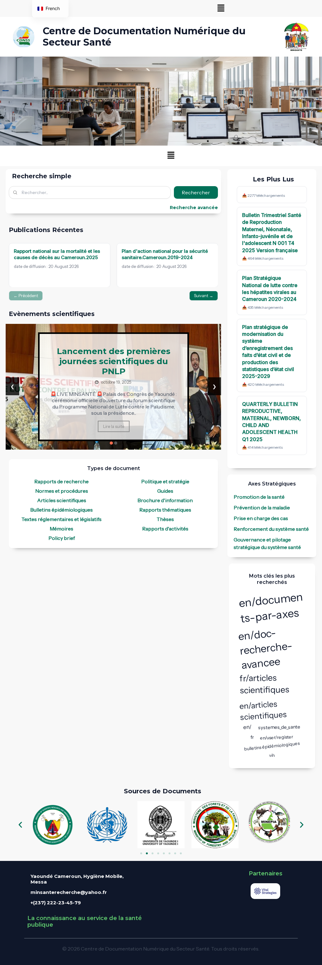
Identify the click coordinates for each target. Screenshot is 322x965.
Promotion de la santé (259, 497)
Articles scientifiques (61, 500)
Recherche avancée (194, 207)
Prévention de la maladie (262, 507)
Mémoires (61, 528)
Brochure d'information (165, 500)
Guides (165, 491)
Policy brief (61, 538)
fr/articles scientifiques (264, 684)
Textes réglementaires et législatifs (61, 519)
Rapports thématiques (165, 510)
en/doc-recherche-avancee (265, 648)
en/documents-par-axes (270, 607)
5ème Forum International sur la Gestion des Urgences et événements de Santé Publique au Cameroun (113, 364)
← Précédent (26, 295)
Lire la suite (113, 428)
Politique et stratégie (165, 481)
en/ (247, 727)
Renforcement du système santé (271, 529)
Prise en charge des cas (261, 518)
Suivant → (203, 295)
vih (272, 755)
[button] (221, 8)
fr (252, 737)
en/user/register (276, 737)
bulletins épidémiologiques (272, 746)
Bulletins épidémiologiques (61, 510)
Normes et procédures (61, 491)
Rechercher (196, 192)
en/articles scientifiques (263, 710)
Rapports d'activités (165, 528)
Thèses (165, 519)
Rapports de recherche (61, 481)
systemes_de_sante (279, 727)
